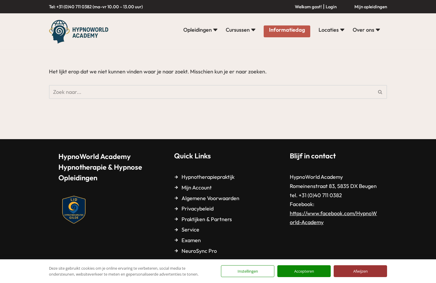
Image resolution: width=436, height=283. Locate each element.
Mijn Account (197, 187)
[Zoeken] (380, 92)
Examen (191, 240)
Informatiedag (287, 29)
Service (190, 229)
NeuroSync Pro (199, 250)
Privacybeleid (198, 208)
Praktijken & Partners (207, 219)
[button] (215, 30)
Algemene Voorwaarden (210, 198)
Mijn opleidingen (370, 6)
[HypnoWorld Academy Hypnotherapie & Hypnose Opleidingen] (80, 31)
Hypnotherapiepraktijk (208, 176)
